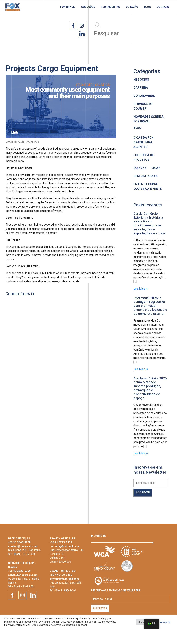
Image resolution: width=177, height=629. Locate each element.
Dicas (155, 168)
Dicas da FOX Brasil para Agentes (143, 142)
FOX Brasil (67, 7)
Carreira (140, 87)
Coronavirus (144, 96)
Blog (147, 7)
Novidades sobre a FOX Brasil (148, 119)
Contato (163, 7)
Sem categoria (145, 176)
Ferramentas (110, 7)
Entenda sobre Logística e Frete (147, 186)
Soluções (88, 7)
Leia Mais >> (140, 289)
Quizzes (139, 168)
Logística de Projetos (143, 157)
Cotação (132, 7)
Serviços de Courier (142, 106)
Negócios (141, 79)
